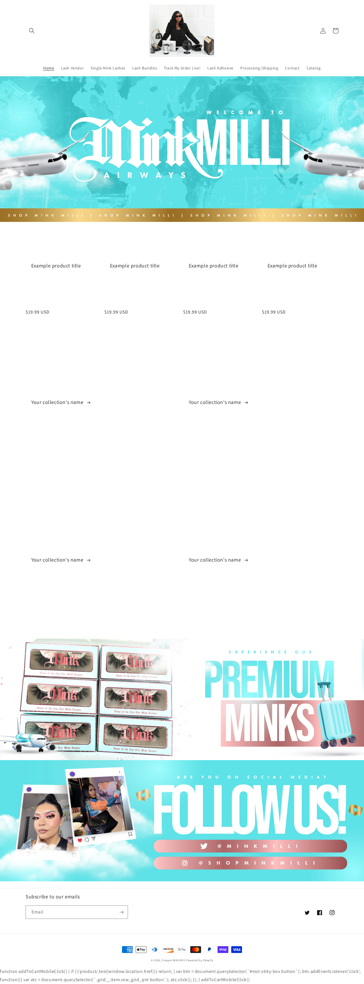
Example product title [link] (56, 265)
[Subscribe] (121, 912)
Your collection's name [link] (58, 402)
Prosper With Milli (173, 960)
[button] (32, 30)
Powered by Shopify (200, 960)
